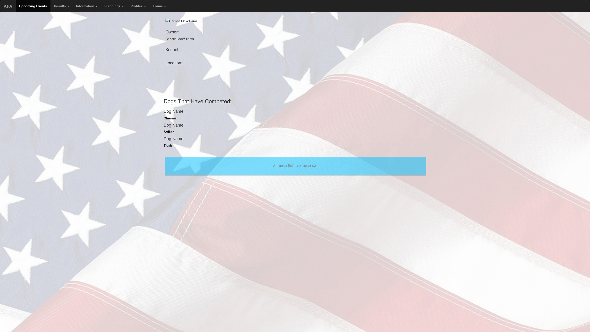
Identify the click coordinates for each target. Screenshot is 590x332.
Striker (169, 131)
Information (85, 6)
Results (60, 6)
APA (8, 6)
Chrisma (170, 118)
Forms (158, 6)
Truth (168, 145)
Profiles (137, 6)
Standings (112, 6)
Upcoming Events (33, 6)
